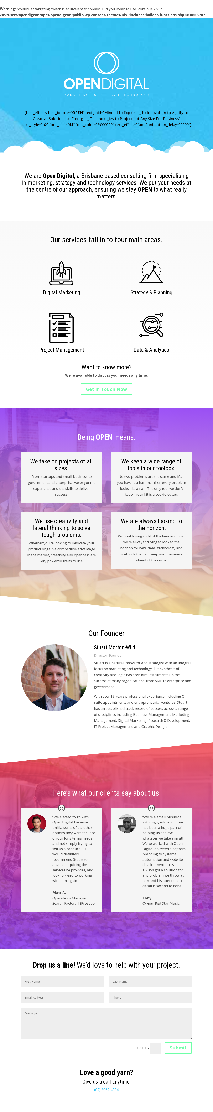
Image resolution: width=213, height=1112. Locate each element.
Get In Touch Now (106, 389)
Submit (178, 1047)
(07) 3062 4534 (106, 1089)
